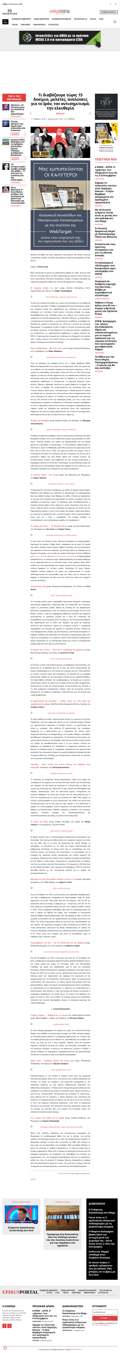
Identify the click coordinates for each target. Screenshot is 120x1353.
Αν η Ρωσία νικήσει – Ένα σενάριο (45, 475)
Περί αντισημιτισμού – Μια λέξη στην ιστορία (49, 348)
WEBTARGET (77, 1349)
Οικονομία (99, 179)
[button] (115, 22)
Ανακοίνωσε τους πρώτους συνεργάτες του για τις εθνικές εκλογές (105, 249)
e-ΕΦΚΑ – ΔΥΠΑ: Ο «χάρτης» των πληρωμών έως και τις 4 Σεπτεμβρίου (106, 171)
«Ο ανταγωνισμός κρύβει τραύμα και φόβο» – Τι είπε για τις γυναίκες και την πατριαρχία (18, 172)
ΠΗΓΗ (33, 1179)
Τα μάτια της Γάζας (39, 822)
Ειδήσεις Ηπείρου (15, 134)
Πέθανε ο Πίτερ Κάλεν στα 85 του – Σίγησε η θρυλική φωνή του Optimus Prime (106, 308)
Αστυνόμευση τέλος (38, 586)
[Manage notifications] (5, 1348)
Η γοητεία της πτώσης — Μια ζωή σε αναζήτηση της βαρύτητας (58, 650)
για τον (39, 556)
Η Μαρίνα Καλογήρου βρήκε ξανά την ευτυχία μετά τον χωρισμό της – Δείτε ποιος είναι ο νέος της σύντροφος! (101, 1239)
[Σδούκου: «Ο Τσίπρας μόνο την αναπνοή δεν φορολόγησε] (5, 107)
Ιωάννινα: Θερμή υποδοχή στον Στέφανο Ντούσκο (99, 1254)
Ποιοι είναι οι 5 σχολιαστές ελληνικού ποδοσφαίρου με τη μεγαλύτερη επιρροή (102, 1222)
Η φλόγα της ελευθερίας (40, 420)
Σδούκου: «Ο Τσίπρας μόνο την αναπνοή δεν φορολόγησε (17, 109)
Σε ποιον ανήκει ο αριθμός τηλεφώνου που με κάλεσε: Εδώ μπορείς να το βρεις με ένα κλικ (102, 1268)
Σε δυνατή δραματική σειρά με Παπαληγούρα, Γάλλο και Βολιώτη (106, 232)
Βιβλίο (60, 113)
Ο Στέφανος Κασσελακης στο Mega (102, 1211)
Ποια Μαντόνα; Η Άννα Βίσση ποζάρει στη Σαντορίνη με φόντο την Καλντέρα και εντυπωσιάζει (18, 195)
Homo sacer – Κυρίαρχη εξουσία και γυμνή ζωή (52, 1061)
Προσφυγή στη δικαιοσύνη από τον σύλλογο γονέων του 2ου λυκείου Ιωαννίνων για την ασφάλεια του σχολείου (62, 1240)
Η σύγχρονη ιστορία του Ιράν (44, 288)
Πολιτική (16, 117)
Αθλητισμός (67, 1330)
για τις (63, 556)
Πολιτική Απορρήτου (102, 1325)
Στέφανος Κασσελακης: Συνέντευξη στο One (21, 1229)
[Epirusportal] (60, 12)
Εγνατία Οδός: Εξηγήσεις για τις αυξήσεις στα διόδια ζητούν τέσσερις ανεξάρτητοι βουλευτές (18, 147)
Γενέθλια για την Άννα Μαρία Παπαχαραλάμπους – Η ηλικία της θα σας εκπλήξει (106, 362)
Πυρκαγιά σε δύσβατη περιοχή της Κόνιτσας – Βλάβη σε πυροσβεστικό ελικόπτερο (105, 288)
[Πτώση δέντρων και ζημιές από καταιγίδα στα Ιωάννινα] (5, 123)
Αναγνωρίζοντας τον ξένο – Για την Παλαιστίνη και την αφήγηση (58, 943)
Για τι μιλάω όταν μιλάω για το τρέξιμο (47, 1118)
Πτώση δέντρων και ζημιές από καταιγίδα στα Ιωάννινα (18, 126)
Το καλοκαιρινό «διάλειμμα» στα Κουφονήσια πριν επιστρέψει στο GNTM (105, 268)
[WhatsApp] (49, 123)
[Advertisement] (60, 69)
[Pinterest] (43, 123)
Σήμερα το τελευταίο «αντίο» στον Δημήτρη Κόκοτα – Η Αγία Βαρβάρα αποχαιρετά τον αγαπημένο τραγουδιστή (106, 192)
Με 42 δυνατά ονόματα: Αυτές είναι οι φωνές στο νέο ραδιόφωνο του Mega (106, 215)
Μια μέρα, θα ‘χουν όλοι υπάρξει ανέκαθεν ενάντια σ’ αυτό (53, 879)
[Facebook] (110, 4)
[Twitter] (116, 4)
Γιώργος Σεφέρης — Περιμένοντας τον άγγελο (49, 1015)
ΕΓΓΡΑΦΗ (103, 1318)
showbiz (15, 183)
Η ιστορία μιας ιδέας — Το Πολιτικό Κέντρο (49, 526)
